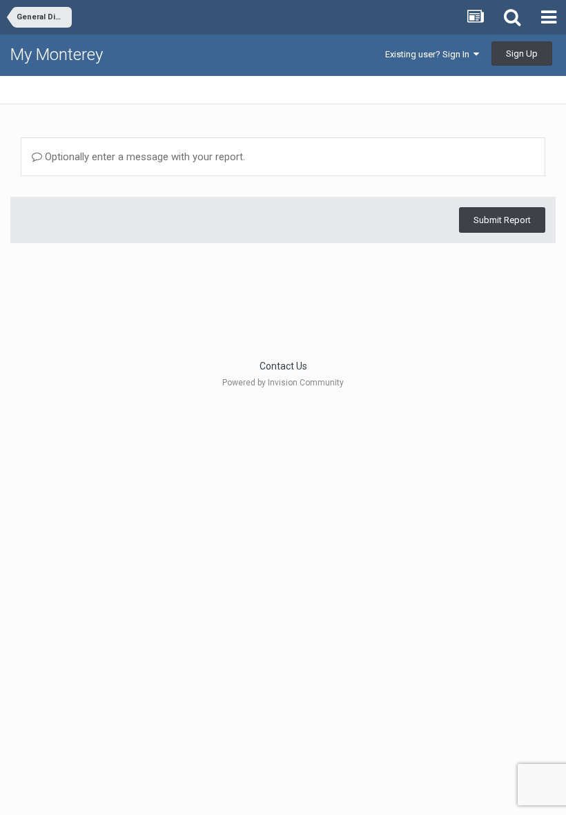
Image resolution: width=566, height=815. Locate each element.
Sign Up (522, 53)
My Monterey (56, 54)
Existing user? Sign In (429, 54)
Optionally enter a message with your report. (143, 157)
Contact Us (283, 366)
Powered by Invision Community (283, 382)
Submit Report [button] (502, 220)
